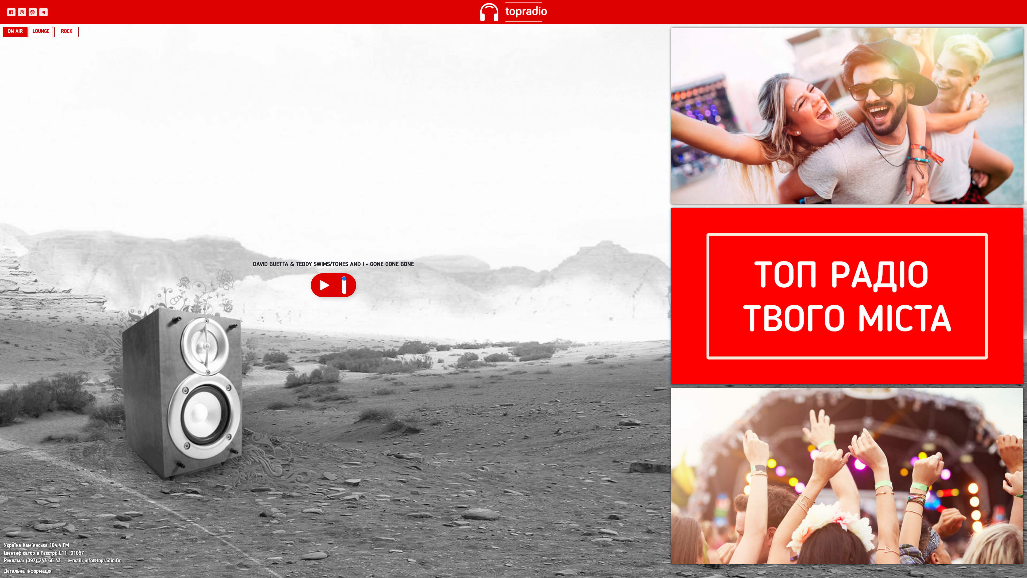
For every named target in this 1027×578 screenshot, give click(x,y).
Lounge (41, 31)
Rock (66, 31)
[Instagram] (22, 12)
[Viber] (32, 12)
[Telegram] (43, 12)
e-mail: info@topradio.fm (95, 561)
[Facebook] (11, 12)
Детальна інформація (28, 571)
